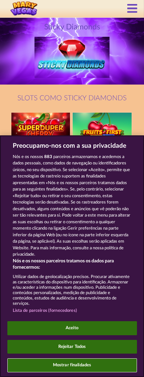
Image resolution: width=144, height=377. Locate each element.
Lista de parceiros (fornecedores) (45, 310)
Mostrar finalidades (72, 365)
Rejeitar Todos (72, 347)
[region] (72, 256)
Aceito (72, 328)
